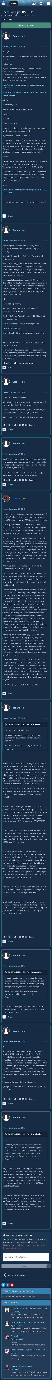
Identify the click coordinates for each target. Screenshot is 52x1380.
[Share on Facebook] (8, 1285)
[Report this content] (43, 46)
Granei (7, 15)
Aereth (16, 1353)
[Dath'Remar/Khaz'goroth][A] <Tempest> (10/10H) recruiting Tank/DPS (30, 1350)
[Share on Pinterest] (12, 1285)
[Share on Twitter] (3, 1285)
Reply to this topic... (16, 1256)
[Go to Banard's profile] (6, 707)
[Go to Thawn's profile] (7, 1367)
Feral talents (16, 1336)
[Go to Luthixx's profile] (6, 498)
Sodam (16, 230)
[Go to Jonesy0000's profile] (7, 1337)
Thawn (16, 1369)
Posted (13, 46)
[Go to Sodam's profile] (6, 229)
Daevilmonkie (19, 1325)
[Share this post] (46, 46)
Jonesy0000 (18, 1339)
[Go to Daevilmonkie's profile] (7, 1323)
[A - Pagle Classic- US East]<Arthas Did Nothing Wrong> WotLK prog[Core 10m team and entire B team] (30, 1322)
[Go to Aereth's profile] (7, 1351)
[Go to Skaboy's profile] (7, 1310)
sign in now (15, 1242)
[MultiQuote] (4, 216)
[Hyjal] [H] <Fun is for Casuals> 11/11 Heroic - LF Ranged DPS (30, 1308)
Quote (10, 216)
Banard (16, 708)
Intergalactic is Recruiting (21, 1366)
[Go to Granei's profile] (6, 36)
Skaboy (17, 1312)
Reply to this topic (26, 25)
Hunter (32, 15)
